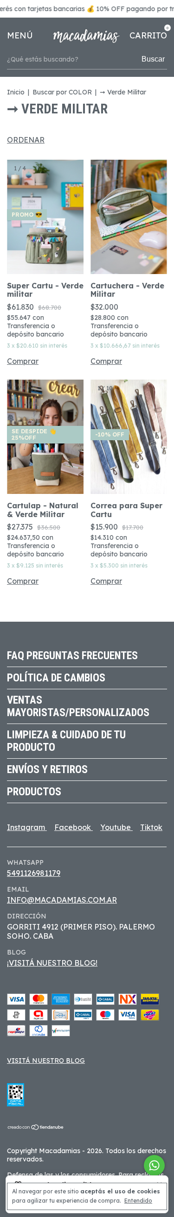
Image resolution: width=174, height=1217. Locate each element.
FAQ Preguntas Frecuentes (72, 655)
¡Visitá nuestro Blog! (52, 962)
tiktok (151, 827)
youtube (116, 827)
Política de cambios (56, 678)
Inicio (16, 92)
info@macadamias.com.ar (62, 900)
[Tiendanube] (36, 1127)
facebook (73, 827)
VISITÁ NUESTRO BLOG (46, 1060)
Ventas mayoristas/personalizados (78, 706)
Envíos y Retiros (47, 769)
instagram (27, 827)
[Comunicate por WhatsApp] (154, 1165)
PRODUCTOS (34, 792)
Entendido (138, 1200)
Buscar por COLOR (63, 92)
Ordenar (26, 139)
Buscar (153, 59)
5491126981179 (33, 873)
